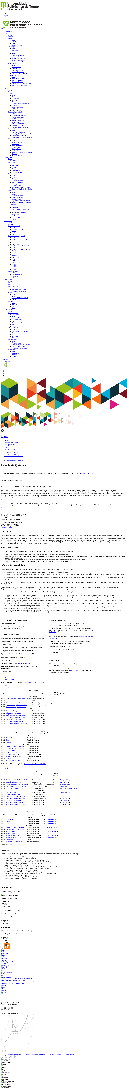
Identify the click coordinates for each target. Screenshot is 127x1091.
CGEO (14, 241)
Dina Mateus (50, 819)
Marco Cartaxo (51, 831)
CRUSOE (15, 306)
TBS (13, 278)
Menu (10, 35)
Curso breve (15, 108)
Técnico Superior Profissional (20, 103)
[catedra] (3, 992)
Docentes (11, 174)
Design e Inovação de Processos (15, 748)
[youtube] (9, 1057)
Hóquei (14, 326)
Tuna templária (16, 319)
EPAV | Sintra (16, 122)
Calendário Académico (11, 446)
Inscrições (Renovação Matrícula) (22, 152)
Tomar (14, 356)
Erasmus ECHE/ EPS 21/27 (20, 298)
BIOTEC (14, 251)
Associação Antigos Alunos (20, 348)
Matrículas (15, 150)
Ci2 (13, 242)
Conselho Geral (16, 52)
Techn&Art (15, 244)
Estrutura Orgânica (55, 1054)
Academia (15, 276)
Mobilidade (11, 293)
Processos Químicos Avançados (15, 721)
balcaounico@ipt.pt (24, 663)
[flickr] (16, 1057)
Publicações (7, 451)
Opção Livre (9, 758)
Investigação (8, 221)
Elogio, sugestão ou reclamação (35, 1054)
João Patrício (63, 782)
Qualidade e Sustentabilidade (20, 209)
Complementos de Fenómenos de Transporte (19, 698)
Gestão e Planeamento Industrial (15, 717)
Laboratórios (15, 87)
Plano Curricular (9, 679)
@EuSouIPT (12, 204)
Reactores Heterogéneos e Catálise (16, 707)
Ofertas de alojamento (18, 338)
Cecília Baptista (64, 784)
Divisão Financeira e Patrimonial (21, 83)
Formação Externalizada (15, 112)
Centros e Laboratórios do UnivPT (18, 246)
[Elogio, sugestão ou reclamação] (6, 977)
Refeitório (15, 333)
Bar (13, 334)
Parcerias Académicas (14, 129)
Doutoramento (16, 102)
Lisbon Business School (19, 135)
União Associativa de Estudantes (21, 344)
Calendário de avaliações (11, 444)
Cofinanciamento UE (18, 62)
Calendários (15, 144)
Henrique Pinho (64, 780)
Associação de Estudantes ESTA (21, 346)
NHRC (14, 266)
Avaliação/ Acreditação (11, 452)
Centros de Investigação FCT (16, 236)
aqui (12, 671)
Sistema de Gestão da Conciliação (22, 189)
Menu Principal (5, 361)
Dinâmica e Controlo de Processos (16, 715)
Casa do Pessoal (16, 185)
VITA (13, 267)
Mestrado (14, 100)
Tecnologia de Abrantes (19, 70)
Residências (15, 336)
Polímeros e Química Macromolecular (17, 703)
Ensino (6, 88)
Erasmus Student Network (19, 291)
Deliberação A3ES (6, 527)
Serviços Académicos (18, 80)
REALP (10, 301)
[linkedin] (13, 1057)
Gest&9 (14, 269)
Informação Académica (15, 139)
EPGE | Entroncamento (19, 124)
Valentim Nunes (64, 786)
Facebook (4, 508)
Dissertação (9, 738)
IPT (2, 28)
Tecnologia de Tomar (18, 72)
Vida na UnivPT (9, 309)
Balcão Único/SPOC (18, 155)
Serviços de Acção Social (19, 85)
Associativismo (12, 339)
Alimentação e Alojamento (16, 328)
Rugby (14, 324)
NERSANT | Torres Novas (20, 127)
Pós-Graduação (16, 105)
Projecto (8, 742)
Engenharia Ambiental (12, 754)
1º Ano (6, 686)
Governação (11, 47)
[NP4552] (4, 985)
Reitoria (14, 53)
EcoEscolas (15, 216)
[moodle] (7, 948)
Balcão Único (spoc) (18, 172)
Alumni (14, 219)
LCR (13, 259)
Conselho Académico (18, 57)
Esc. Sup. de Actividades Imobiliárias (23, 134)
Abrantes (14, 355)
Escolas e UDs (12, 63)
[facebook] (2, 948)
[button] (1, 1089)
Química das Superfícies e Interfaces (16, 705)
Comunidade (8, 157)
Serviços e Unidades (14, 75)
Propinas (14, 154)
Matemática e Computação (13, 701)
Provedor (14, 167)
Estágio (8, 740)
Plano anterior (8, 678)
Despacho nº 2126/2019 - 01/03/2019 (35, 682)
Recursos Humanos (17, 82)
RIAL (13, 308)
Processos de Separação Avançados (16, 723)
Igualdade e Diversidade (19, 212)
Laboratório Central (14, 226)
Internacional (8, 279)
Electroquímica (10, 750)
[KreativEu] (4, 989)
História (10, 38)
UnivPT (6, 33)
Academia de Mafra (18, 117)
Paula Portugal (64, 804)
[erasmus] (4, 990)
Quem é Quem (70, 1054)
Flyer (4, 436)
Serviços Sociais (16, 149)
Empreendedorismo (11, 752)
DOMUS (14, 256)
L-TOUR (14, 264)
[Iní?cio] (20, 10)
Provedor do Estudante (18, 58)
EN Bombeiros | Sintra (18, 120)
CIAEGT (14, 252)
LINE (13, 262)
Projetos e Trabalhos (10, 449)
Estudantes (11, 162)
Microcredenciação (17, 107)
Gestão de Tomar (17, 68)
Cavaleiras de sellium (18, 323)
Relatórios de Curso (10, 454)
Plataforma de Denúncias (13, 1054)
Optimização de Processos (13, 719)
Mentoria (14, 211)
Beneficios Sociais (17, 197)
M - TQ (6, 441)
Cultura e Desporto (13, 314)
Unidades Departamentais (19, 73)
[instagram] (5, 1057)
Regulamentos (16, 147)
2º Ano (6, 687)
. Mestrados (19, 460)
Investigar (15, 184)
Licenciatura (15, 98)
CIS (13, 254)
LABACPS (15, 257)
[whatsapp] (20, 1057)
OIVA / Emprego (17, 217)
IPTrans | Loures (17, 118)
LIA (13, 234)
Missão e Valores (17, 45)
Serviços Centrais (17, 179)
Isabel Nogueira (51, 827)
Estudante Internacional (15, 286)
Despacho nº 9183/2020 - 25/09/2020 (35, 764)
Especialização (16, 110)
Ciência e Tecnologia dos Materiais (16, 746)
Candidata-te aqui (85, 473)
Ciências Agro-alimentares (13, 713)
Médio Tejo (11, 349)
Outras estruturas (13, 271)
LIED (13, 261)
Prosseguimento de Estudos (12, 442)
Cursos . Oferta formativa (8, 460)
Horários (7, 447)
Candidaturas (8, 31)
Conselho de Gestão (18, 55)
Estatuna (14, 321)
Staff (9, 190)
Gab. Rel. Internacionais (19, 299)
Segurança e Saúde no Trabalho (21, 187)
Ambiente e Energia (12, 711)
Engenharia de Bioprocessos (14, 756)
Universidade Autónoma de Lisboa (22, 137)
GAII (13, 232)
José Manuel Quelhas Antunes (68, 788)
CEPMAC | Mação (17, 125)
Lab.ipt (14, 231)
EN (5, 16)
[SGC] (3, 987)
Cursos (10, 93)
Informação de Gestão (18, 60)
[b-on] (3, 994)
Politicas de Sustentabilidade (14, 760)
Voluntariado (15, 214)
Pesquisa (5, 359)
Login (6, 15)
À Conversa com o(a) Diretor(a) (13, 456)
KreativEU (11, 284)
